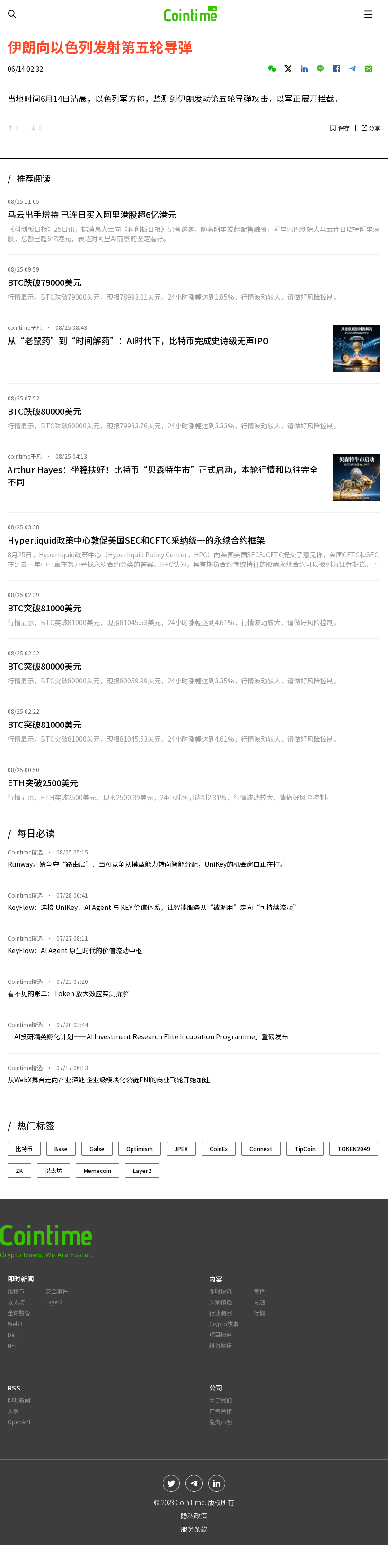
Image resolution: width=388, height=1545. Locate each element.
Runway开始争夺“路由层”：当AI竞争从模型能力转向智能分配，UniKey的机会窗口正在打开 (147, 864)
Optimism (139, 1149)
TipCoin (305, 1149)
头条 (13, 1411)
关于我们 (220, 1400)
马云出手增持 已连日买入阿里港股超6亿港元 (92, 214)
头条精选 (220, 1302)
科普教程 (220, 1345)
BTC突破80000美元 (44, 666)
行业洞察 (220, 1313)
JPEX (181, 1149)
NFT (13, 1345)
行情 (259, 1313)
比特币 (24, 1149)
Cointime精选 (25, 852)
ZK (19, 1170)
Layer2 (142, 1170)
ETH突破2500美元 (43, 782)
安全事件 (56, 1291)
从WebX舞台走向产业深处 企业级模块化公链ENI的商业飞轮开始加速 (109, 1079)
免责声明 (220, 1422)
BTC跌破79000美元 (44, 282)
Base (61, 1149)
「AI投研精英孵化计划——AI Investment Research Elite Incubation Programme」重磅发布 (148, 1036)
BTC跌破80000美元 (44, 411)
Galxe (97, 1149)
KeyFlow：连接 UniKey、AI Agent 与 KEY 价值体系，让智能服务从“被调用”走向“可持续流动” (154, 907)
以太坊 (53, 1170)
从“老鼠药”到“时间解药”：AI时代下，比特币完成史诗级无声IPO (138, 340)
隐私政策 (194, 1515)
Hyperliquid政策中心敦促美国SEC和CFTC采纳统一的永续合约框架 (136, 540)
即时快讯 (220, 1291)
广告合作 (220, 1411)
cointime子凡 (25, 327)
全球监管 (19, 1313)
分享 (374, 128)
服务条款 (194, 1529)
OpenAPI (19, 1422)
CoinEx (219, 1149)
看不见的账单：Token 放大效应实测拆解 (68, 993)
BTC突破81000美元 (44, 607)
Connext (261, 1149)
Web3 (15, 1323)
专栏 (259, 1291)
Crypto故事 (223, 1323)
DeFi (13, 1334)
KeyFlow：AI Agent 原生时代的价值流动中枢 (75, 950)
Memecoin (97, 1170)
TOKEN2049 (353, 1149)
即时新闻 (19, 1400)
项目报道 (220, 1334)
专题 (259, 1302)
